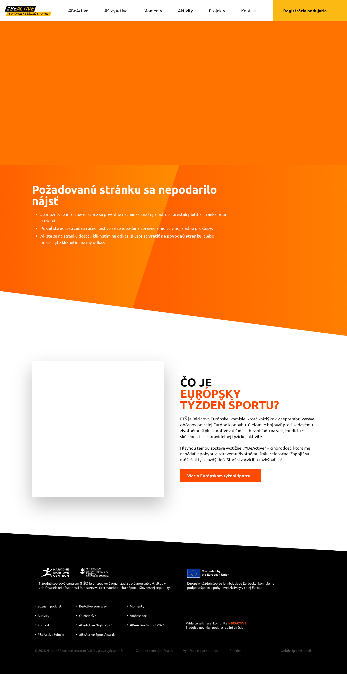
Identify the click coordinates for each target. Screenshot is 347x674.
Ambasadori (138, 615)
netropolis (304, 650)
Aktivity (185, 10)
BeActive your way (93, 606)
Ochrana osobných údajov (154, 650)
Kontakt (248, 10)
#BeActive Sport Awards (97, 634)
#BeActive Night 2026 (95, 625)
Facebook (220, 614)
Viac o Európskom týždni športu (218, 475)
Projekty (217, 10)
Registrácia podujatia (305, 10)
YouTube (190, 614)
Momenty (153, 10)
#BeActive (78, 10)
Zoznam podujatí (50, 606)
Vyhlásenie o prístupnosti (201, 650)
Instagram (206, 614)
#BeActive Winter (51, 634)
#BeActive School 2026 (147, 625)
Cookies (235, 650)
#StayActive (115, 10)
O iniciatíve (87, 615)
